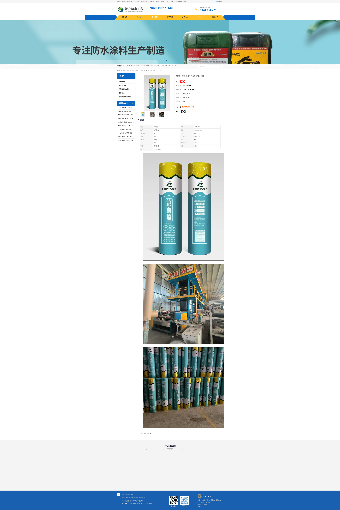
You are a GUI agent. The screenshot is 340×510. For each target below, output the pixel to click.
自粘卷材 (135, 70)
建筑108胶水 (122, 85)
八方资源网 (132, 503)
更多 (133, 103)
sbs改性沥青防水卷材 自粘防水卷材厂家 (126, 136)
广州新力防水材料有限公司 (129, 501)
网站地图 (149, 503)
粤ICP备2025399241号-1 (140, 497)
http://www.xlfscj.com (145, 433)
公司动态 (185, 17)
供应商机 (139, 17)
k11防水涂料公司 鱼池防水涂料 (126, 129)
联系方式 (215, 17)
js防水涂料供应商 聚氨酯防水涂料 (126, 122)
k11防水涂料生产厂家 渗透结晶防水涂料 (126, 133)
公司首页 (124, 17)
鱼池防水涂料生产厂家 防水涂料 (126, 125)
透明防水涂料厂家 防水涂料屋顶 (126, 115)
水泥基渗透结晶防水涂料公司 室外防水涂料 (126, 111)
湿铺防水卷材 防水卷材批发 (125, 140)
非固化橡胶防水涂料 (125, 96)
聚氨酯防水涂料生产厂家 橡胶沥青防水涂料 (126, 118)
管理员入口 (144, 503)
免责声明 (137, 503)
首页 (124, 70)
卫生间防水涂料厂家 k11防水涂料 (126, 107)
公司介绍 (170, 17)
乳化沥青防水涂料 (124, 89)
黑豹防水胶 (122, 81)
